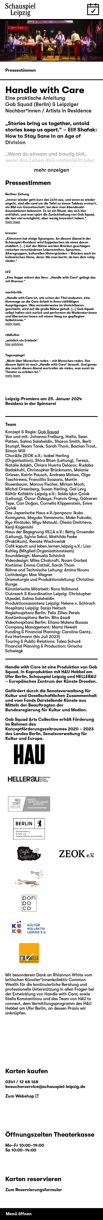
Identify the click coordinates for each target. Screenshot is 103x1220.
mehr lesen (12, 222)
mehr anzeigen (51, 170)
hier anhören (14, 344)
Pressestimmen (20, 70)
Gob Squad (48, 432)
